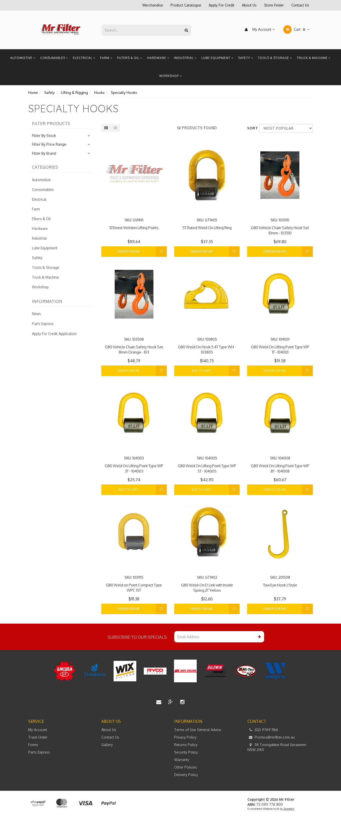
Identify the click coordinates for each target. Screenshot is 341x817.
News (36, 314)
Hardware (157, 58)
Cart (299, 29)
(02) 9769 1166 (266, 730)
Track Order (37, 737)
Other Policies (185, 767)
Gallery (107, 745)
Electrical (83, 58)
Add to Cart (201, 371)
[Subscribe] (258, 636)
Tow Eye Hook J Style (280, 585)
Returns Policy (185, 745)
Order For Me (128, 251)
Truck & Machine (313, 58)
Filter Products (51, 123)
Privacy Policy (185, 737)
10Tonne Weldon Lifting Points (134, 227)
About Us (249, 5)
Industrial (184, 58)
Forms (33, 745)
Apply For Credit (221, 5)
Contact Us (300, 5)
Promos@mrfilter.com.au (274, 737)
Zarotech (288, 809)
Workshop (169, 76)
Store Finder (274, 5)
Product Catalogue (185, 5)
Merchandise (153, 5)
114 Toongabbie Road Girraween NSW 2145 (276, 747)
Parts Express (43, 324)
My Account (261, 29)
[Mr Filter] (61, 29)
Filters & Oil (128, 58)
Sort (251, 128)
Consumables (53, 58)
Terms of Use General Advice (197, 730)
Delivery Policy (186, 775)
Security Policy (186, 752)
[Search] (186, 30)
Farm (105, 58)
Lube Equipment (216, 58)
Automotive (21, 58)
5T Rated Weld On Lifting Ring (207, 227)
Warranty (181, 760)
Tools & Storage (274, 58)
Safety (244, 58)
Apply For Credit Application (54, 334)
